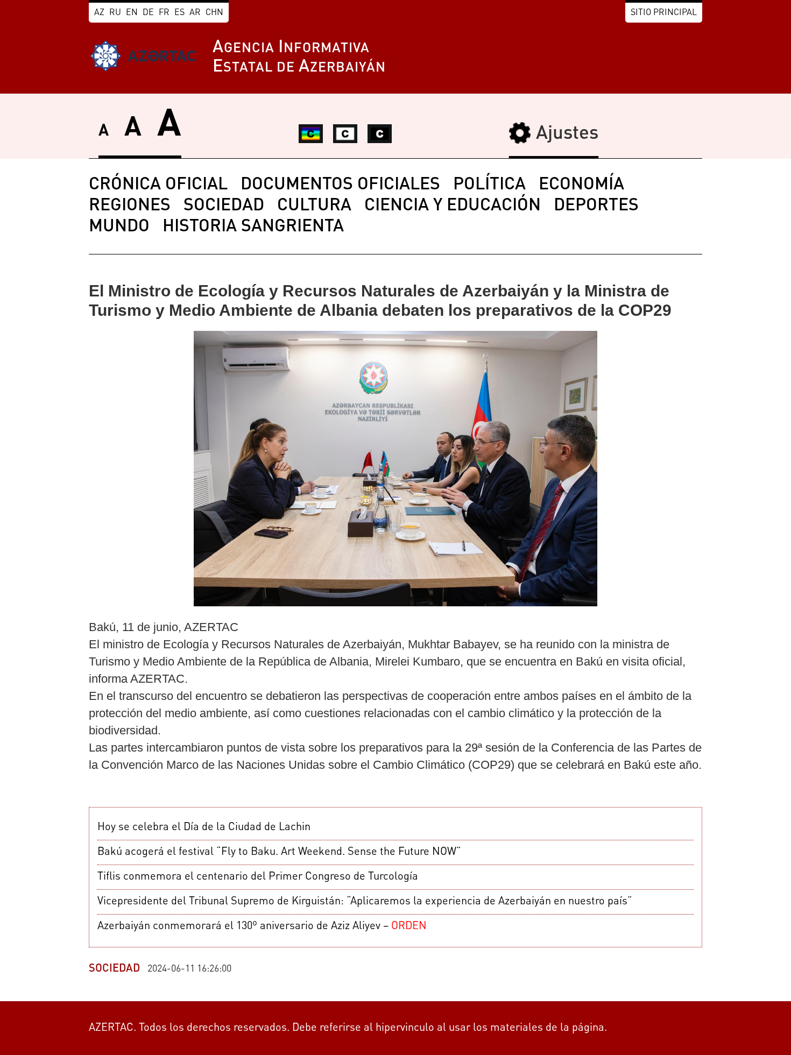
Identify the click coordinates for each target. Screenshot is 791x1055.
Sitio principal (664, 13)
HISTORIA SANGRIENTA (253, 227)
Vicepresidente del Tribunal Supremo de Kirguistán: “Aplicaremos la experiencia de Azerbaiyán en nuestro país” (364, 901)
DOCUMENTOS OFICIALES (340, 185)
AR (195, 13)
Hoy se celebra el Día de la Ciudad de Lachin (203, 827)
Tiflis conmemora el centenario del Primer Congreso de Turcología (257, 877)
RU (115, 13)
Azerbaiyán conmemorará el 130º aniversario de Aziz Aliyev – (262, 926)
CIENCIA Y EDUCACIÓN (452, 206)
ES (179, 13)
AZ (99, 13)
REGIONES (130, 206)
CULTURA (314, 206)
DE (148, 13)
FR (164, 13)
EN (132, 13)
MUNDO (119, 227)
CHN (214, 13)
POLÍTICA (489, 185)
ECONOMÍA (581, 185)
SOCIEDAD (223, 206)
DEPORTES (596, 206)
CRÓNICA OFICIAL (158, 185)
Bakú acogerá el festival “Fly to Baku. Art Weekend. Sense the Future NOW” (279, 852)
